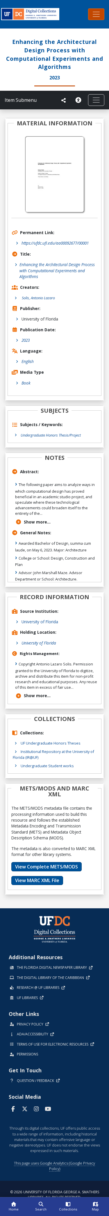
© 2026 (54, 1195)
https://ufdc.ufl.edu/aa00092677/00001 (55, 243)
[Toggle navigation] (96, 14)
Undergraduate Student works (47, 765)
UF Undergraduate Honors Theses (51, 743)
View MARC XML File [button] (37, 880)
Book (26, 383)
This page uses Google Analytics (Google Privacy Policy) (54, 1165)
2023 (26, 340)
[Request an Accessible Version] (79, 100)
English (28, 361)
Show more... (37, 522)
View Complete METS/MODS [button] (46, 867)
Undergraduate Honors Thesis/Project (51, 435)
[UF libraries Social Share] (63, 100)
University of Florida (40, 621)
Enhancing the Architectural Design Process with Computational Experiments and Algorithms (57, 270)
